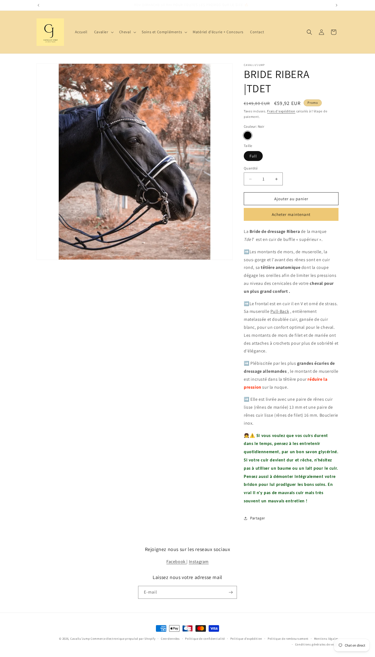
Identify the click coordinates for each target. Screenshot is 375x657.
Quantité (251, 168)
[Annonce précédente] (38, 5)
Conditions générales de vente (316, 644)
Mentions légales (326, 639)
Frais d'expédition (281, 111)
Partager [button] (257, 518)
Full (253, 156)
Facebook (176, 561)
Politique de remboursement (288, 639)
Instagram (199, 561)
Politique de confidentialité (205, 639)
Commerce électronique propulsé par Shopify (123, 639)
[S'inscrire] (231, 592)
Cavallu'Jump (80, 639)
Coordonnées (170, 639)
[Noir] (247, 135)
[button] (103, 32)
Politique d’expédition (246, 639)
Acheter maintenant (291, 214)
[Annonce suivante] (337, 5)
